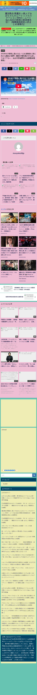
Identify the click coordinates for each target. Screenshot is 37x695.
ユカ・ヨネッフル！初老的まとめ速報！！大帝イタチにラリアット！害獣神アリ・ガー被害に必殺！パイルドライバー (18, 582)
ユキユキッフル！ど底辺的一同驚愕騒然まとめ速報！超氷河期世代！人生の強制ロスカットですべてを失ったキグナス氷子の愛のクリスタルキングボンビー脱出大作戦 (18, 623)
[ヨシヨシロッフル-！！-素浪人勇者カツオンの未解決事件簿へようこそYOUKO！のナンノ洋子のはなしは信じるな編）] (18, 610)
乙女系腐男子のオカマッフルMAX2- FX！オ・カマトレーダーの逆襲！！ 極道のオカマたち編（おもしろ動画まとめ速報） (18, 505)
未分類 (2, 50)
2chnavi (4, 429)
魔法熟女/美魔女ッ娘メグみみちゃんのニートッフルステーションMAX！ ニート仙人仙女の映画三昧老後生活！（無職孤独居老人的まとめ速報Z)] (18, 513)
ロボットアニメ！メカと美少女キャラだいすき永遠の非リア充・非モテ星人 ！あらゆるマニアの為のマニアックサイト (18, 557)
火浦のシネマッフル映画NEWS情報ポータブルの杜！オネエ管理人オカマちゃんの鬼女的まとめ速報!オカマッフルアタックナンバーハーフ (18, 575)
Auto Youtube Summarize (17, 98)
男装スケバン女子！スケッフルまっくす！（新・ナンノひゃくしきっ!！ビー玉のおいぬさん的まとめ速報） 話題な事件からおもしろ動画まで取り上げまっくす (18, 549)
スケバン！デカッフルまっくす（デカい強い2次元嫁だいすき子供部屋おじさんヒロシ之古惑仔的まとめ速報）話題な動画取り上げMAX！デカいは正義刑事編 (18, 597)
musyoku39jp (18, 153)
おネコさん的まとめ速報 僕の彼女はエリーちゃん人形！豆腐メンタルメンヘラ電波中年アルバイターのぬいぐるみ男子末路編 (18, 498)
